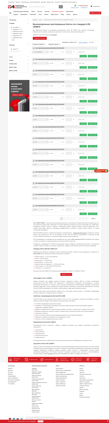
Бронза (75, 14)
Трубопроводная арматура (21, 11)
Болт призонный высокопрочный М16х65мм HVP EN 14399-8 (49, 160)
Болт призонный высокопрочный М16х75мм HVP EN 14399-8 (49, 183)
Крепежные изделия (57, 11)
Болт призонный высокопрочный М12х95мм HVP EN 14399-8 (49, 149)
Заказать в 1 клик (95, 12)
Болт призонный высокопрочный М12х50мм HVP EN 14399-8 (49, 48)
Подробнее (33, 421)
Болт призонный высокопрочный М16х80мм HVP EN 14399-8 (49, 194)
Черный (15, 14)
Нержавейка (24, 14)
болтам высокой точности (80, 232)
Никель (46, 14)
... (76, 218)
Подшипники (69, 11)
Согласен (40, 421)
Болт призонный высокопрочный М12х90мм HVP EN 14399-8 (49, 138)
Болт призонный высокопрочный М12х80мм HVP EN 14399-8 (49, 115)
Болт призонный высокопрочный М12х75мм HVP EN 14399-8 (49, 104)
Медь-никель (54, 14)
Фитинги (40, 11)
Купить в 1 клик (92, 56)
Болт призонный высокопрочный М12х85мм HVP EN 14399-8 (49, 126)
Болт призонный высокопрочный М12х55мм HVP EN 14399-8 (49, 59)
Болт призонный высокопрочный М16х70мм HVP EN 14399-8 (49, 171)
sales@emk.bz (84, 7)
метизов (50, 353)
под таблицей (53, 34)
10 (86, 218)
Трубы (33, 11)
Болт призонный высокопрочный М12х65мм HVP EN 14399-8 (49, 81)
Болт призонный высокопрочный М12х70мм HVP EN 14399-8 (49, 93)
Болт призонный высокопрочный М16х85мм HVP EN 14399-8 (49, 205)
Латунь (69, 14)
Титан (40, 14)
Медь (62, 14)
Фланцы (47, 11)
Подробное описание (39, 38)
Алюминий (33, 14)
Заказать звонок (75, 7)
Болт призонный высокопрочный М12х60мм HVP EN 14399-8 (49, 70)
